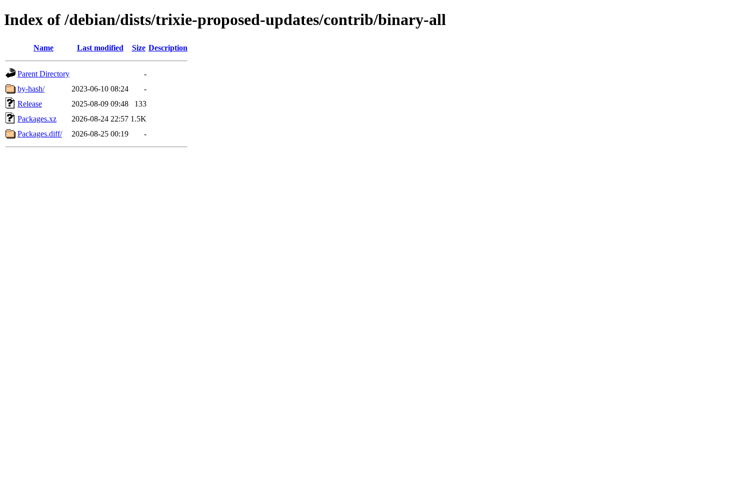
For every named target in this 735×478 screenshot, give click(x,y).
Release (30, 104)
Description (168, 48)
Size (139, 48)
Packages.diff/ (40, 134)
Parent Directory (44, 74)
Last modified (100, 48)
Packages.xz (37, 118)
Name (44, 48)
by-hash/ (31, 88)
